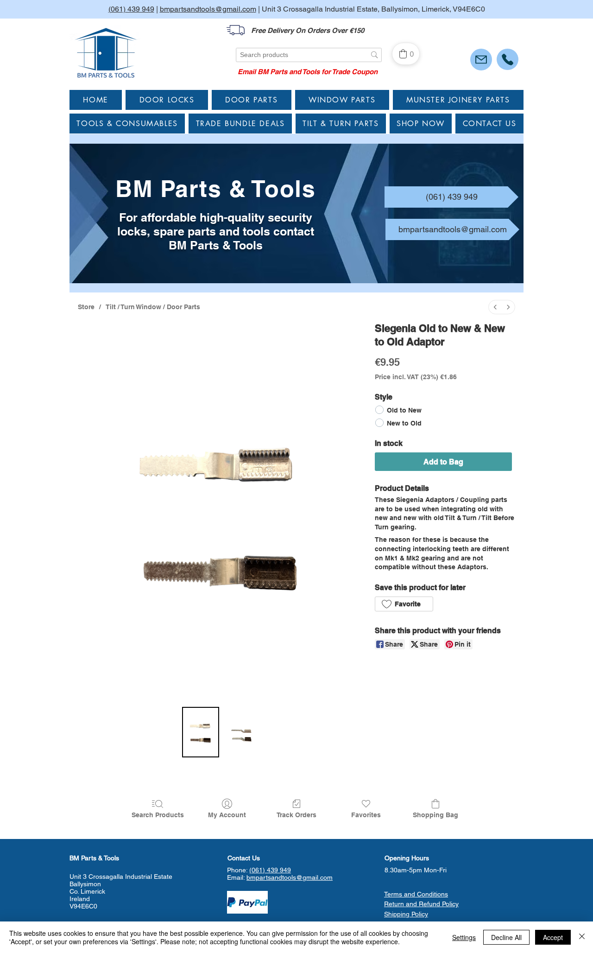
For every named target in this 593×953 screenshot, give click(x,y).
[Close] (581, 937)
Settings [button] (464, 937)
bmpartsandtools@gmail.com (208, 9)
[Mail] (481, 59)
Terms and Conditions (416, 894)
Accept (553, 937)
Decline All (506, 937)
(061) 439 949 (131, 9)
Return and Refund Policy (421, 904)
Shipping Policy (406, 914)
